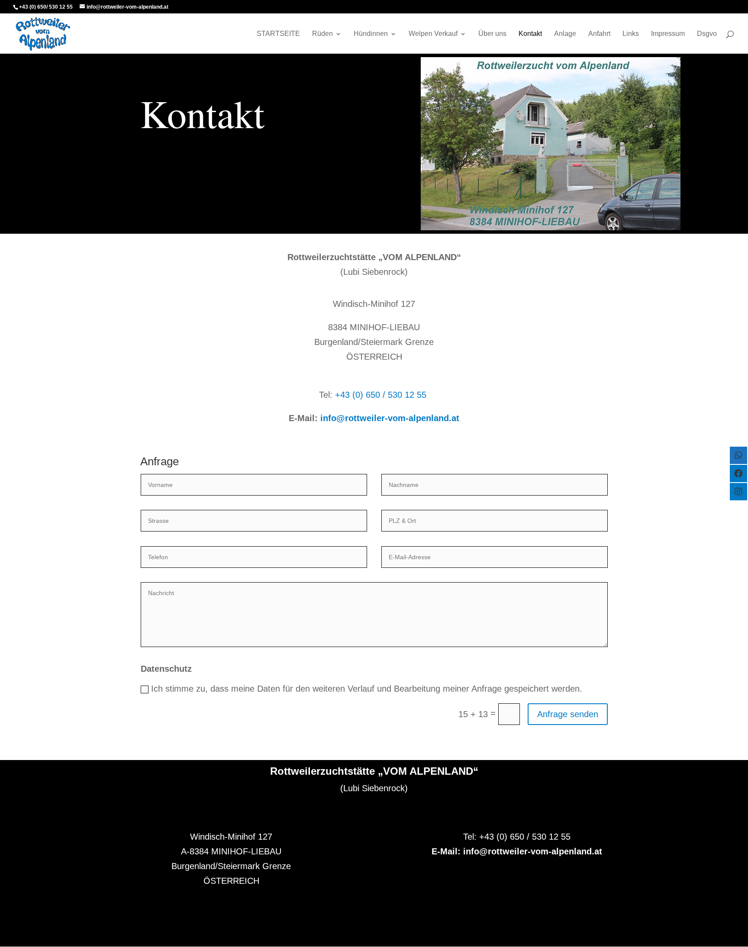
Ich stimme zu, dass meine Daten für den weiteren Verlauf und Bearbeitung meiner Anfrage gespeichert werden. (366, 688)
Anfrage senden (567, 714)
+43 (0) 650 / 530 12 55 (380, 394)
